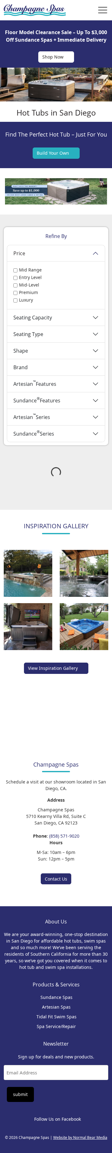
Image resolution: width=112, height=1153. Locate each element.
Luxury (26, 300)
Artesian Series (31, 416)
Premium (28, 292)
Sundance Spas (56, 997)
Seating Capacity (32, 317)
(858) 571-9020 (64, 836)
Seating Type (28, 334)
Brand (20, 367)
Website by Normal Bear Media (80, 1137)
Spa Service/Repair (56, 1027)
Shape (20, 350)
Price (19, 253)
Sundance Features (36, 400)
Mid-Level (29, 285)
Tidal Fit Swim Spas (56, 1017)
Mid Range (30, 270)
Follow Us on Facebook (57, 1119)
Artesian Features (34, 383)
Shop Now (52, 57)
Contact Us (56, 879)
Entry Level (30, 277)
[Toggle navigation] (102, 10)
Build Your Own (53, 153)
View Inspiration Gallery (53, 668)
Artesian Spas (56, 1007)
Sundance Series (33, 433)
